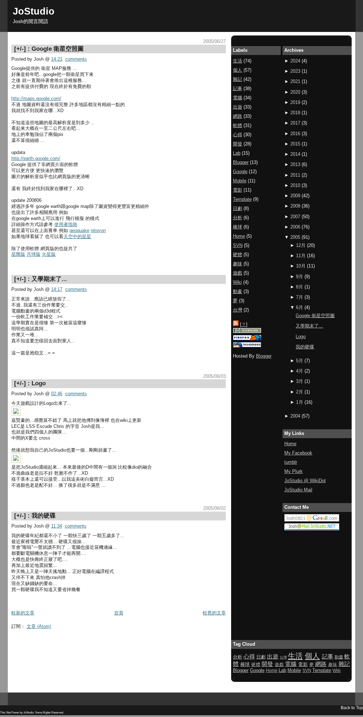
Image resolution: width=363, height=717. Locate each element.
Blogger (240, 162)
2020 (295, 92)
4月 (299, 371)
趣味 (237, 263)
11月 (301, 255)
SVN (237, 245)
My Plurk (293, 471)
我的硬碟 (44, 515)
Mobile (239, 180)
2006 (295, 227)
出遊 (237, 107)
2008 (295, 206)
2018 (295, 112)
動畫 (237, 291)
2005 (295, 237)
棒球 (237, 227)
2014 (295, 154)
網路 (237, 116)
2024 (295, 61)
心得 (237, 134)
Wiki (237, 282)
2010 (295, 185)
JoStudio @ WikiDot (305, 480)
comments (76, 59)
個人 (237, 70)
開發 (237, 144)
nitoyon (98, 230)
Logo (39, 383)
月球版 (33, 254)
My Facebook (298, 453)
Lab (236, 153)
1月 (299, 402)
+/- (20, 48)
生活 (237, 61)
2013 (295, 164)
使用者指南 (65, 224)
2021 (295, 81)
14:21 (56, 59)
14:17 (56, 289)
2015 (295, 144)
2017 (295, 123)
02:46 (56, 393)
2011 (295, 175)
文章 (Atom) (39, 626)
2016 (295, 133)
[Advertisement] (140, 648)
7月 (299, 297)
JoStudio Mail (298, 489)
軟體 (237, 125)
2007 (295, 216)
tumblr (290, 462)
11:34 (56, 526)
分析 (237, 217)
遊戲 (237, 273)
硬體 (237, 254)
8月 (299, 286)
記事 (237, 88)
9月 (299, 276)
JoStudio (34, 11)
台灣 (237, 310)
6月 (299, 307)
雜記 (237, 79)
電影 (237, 190)
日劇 (237, 208)
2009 (295, 195)
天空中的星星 (77, 236)
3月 (299, 381)
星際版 (18, 254)
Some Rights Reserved (49, 712)
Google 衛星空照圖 (58, 48)
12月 (301, 245)
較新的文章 (22, 613)
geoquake (79, 230)
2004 (295, 416)
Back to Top (352, 707)
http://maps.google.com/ (36, 98)
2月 (299, 392)
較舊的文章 (214, 613)
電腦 (237, 97)
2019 (295, 102)
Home (290, 443)
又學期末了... (49, 279)
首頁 (118, 613)
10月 (301, 266)
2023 (295, 71)
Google (240, 171)
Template (242, 199)
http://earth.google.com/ (35, 158)
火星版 (49, 254)
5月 (299, 360)
